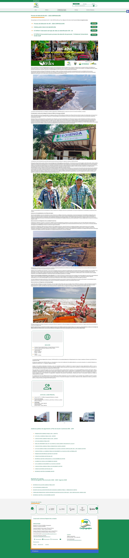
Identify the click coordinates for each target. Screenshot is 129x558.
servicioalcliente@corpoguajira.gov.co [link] (74, 540)
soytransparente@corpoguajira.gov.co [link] (49, 533)
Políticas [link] (34, 544)
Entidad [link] (46, 9)
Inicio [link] (36, 9)
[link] (127, 11)
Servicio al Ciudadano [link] (90, 9)
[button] (32, 417)
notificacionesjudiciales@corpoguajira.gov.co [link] (41, 536)
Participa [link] (76, 9)
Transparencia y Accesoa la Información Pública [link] (61, 10)
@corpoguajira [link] (39, 539)
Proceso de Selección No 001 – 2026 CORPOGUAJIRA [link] (46, 15)
